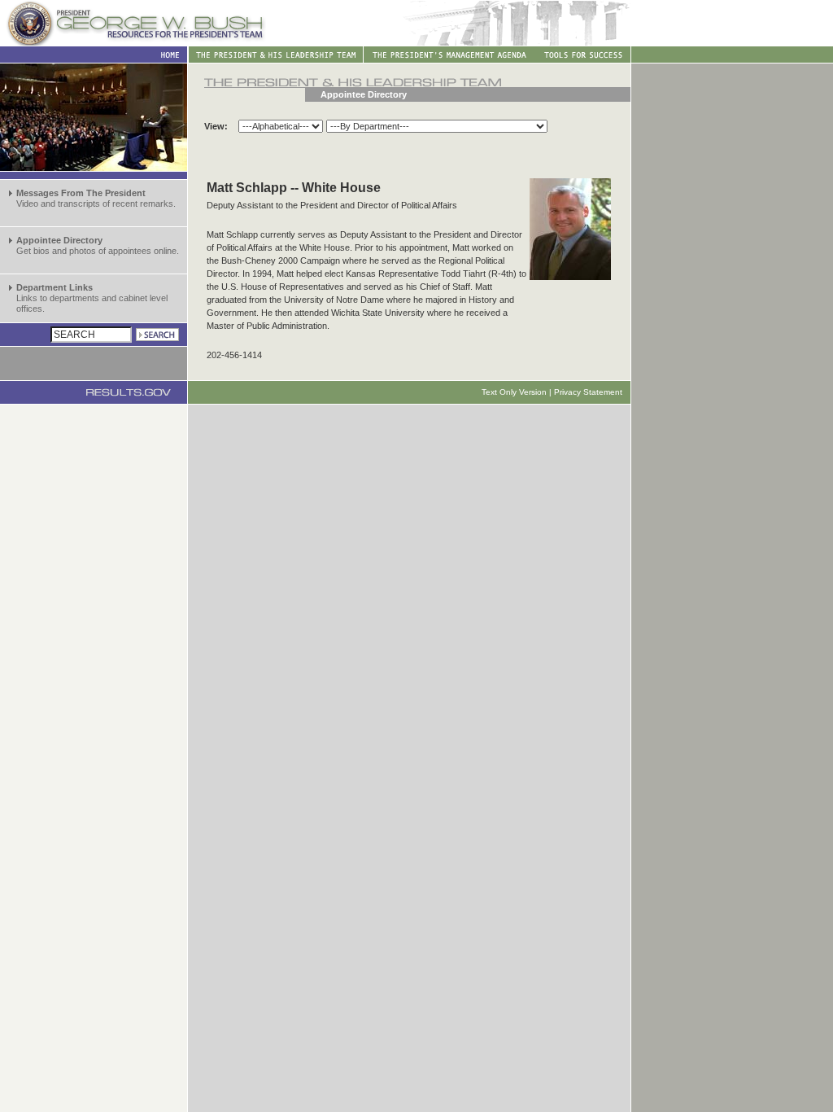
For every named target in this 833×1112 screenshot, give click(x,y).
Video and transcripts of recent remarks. (96, 198)
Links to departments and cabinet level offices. (92, 297)
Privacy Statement (588, 391)
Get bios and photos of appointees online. (97, 245)
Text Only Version (514, 391)
